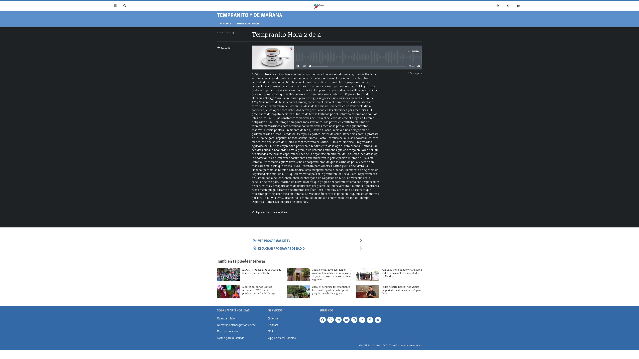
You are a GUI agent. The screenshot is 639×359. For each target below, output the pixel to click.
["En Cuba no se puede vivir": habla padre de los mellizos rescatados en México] (367, 274)
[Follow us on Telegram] (338, 320)
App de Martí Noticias (282, 338)
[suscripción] (378, 320)
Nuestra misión (226, 318)
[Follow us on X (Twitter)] (330, 320)
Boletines (274, 318)
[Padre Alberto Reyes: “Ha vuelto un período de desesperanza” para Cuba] (367, 291)
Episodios (225, 23)
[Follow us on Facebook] (323, 320)
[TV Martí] (518, 5)
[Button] (223, 49)
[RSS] (362, 320)
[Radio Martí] (508, 5)
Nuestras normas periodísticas (236, 325)
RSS (270, 331)
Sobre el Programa (248, 23)
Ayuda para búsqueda (230, 338)
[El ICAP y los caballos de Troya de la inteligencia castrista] (228, 274)
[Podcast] (498, 5)
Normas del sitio (227, 331)
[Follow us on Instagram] (354, 320)
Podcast (273, 325)
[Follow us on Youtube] (346, 320)
